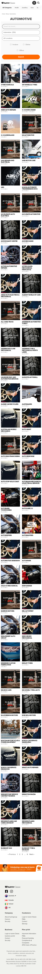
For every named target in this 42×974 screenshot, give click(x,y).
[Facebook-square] (6, 891)
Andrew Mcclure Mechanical (10, 337)
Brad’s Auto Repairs (31, 755)
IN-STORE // (4, 86)
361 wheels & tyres (31, 73)
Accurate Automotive (31, 202)
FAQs (23, 919)
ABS (2, 187)
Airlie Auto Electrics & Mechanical (10, 284)
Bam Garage (31, 573)
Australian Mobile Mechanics (10, 417)
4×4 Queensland (7, 135)
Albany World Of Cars (31, 283)
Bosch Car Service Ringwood (10, 757)
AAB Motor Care (31, 147)
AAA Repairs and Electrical (10, 148)
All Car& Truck (10, 309)
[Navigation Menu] (34, 3)
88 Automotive (31, 122)
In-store (15, 44)
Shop (7, 14)
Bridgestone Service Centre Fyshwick (10, 784)
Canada (11, 900)
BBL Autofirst (31, 598)
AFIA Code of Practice (29, 945)
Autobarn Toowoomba (11, 496)
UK (9, 907)
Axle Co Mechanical (10, 574)
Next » (31, 854)
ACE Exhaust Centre (10, 229)
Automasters (27, 535)
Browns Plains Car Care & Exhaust (10, 810)
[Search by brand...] (21, 26)
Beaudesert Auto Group (10, 624)
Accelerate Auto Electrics (11, 202)
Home (3, 14)
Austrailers (31, 391)
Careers (7, 919)
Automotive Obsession (10, 548)
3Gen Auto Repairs (10, 97)
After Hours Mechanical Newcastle (31, 256)
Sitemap (24, 924)
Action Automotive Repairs (10, 256)
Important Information (29, 933)
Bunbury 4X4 (11, 835)
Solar (32, 8)
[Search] (38, 2)
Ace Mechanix (31, 228)
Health (17, 8)
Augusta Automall (31, 365)
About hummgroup (11, 917)
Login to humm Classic (29, 917)
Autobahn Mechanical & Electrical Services (31, 482)
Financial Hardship (28, 938)
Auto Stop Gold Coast (10, 469)
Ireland (10, 904)
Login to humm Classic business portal (12, 934)
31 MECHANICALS (10, 72)
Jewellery (25, 8)
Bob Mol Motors (31, 702)
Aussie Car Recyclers (10, 392)
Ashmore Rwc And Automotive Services (10, 367)
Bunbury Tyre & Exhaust (31, 836)
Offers (21, 50)
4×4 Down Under (28, 110)
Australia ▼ (12, 896)
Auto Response (31, 443)
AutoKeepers (10, 522)
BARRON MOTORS (10, 598)
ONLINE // (32, 112)
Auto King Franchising (10, 444)
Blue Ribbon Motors (10, 703)
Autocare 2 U (31, 495)
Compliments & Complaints (27, 941)
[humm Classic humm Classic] (8, 3)
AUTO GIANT (31, 416)
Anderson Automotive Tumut (31, 311)
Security (7, 921)
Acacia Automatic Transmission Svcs (31, 177)
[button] (21, 896)
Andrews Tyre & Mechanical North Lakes (31, 338)
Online (27, 44)
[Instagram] (11, 891)
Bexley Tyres (31, 650)
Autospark (32, 547)
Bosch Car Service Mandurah (31, 730)
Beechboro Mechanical (31, 624)
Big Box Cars (10, 677)
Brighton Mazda (31, 781)
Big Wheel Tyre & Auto (31, 678)
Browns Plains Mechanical (31, 809)
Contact (24, 921)
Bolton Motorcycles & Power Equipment (10, 730)
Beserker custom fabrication (10, 651)
